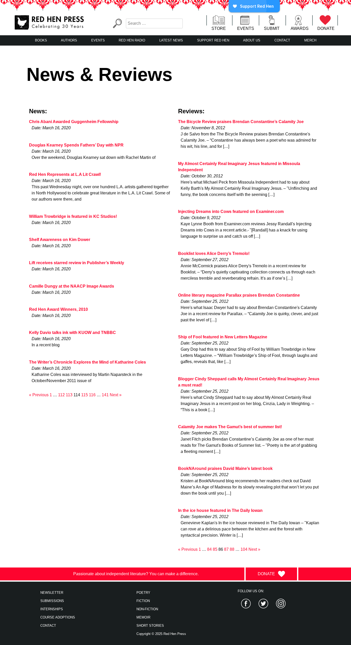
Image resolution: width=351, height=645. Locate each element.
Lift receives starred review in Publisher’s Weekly (76, 263)
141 (105, 395)
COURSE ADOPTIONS (57, 617)
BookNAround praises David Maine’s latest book (225, 468)
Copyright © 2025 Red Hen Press (161, 634)
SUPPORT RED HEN (213, 40)
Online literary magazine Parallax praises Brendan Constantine (239, 295)
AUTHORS (69, 40)
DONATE (326, 28)
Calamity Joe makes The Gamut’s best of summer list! (230, 427)
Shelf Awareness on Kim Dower (59, 239)
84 (209, 549)
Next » (116, 395)
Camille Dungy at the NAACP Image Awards (71, 286)
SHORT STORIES (150, 625)
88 (232, 549)
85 (215, 549)
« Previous (39, 395)
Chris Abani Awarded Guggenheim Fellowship (73, 121)
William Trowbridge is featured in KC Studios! (73, 216)
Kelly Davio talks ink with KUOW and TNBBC (72, 332)
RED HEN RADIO (132, 40)
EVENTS (245, 28)
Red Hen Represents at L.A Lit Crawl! (65, 174)
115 (84, 395)
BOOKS (41, 40)
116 (92, 395)
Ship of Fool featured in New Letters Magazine (222, 337)
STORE (218, 28)
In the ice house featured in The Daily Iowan (220, 510)
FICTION (143, 601)
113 (69, 395)
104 (244, 549)
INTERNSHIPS (51, 609)
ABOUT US (251, 40)
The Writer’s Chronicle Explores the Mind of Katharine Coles (87, 362)
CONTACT (282, 40)
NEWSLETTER (51, 593)
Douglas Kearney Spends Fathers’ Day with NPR (76, 145)
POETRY (143, 593)
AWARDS (300, 28)
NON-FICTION (147, 609)
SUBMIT (272, 28)
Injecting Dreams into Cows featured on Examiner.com (231, 211)
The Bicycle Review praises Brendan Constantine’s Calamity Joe (241, 121)
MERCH (310, 40)
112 (61, 395)
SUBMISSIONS (52, 601)
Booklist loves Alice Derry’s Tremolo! (214, 253)
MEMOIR (143, 617)
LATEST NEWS (171, 40)
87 (226, 549)
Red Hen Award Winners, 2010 (58, 309)
